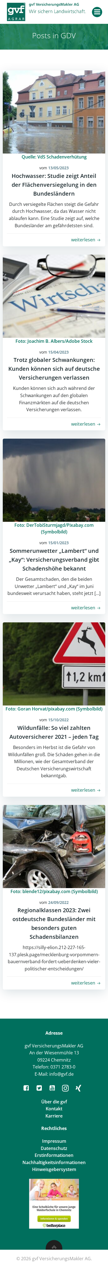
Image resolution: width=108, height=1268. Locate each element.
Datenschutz (54, 1148)
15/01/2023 (58, 542)
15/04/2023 (58, 352)
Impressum (54, 1141)
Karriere (54, 1116)
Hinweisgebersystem (54, 1169)
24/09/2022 (58, 902)
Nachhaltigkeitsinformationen (54, 1162)
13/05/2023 (58, 167)
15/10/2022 (58, 719)
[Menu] (97, 12)
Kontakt (54, 1109)
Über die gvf (54, 1102)
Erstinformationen (54, 1155)
